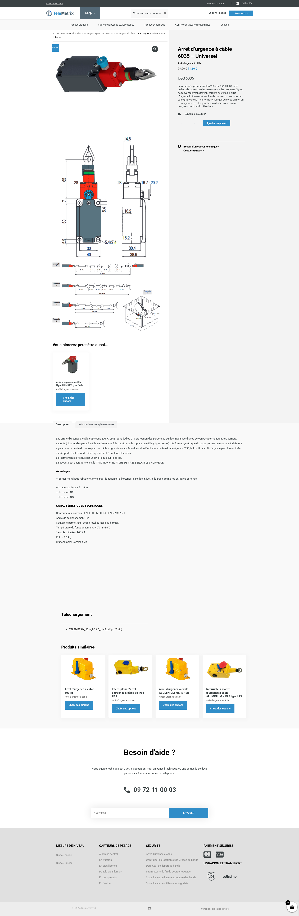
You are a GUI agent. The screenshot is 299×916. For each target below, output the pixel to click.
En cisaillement (108, 865)
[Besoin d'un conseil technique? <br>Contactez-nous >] (179, 146)
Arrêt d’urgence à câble (124, 33)
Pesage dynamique (154, 24)
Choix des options (68, 399)
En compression (108, 877)
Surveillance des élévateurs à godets (167, 883)
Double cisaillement (110, 871)
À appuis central (108, 854)
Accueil (56, 33)
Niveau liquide (64, 863)
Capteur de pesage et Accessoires (116, 24)
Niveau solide (64, 855)
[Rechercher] (165, 13)
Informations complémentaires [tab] (96, 424)
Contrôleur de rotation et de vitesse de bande (172, 859)
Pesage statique (79, 24)
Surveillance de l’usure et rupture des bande (171, 877)
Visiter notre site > (54, 3)
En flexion (105, 883)
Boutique (65, 33)
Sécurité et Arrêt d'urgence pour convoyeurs (91, 33)
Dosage (225, 24)
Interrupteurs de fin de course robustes (168, 871)
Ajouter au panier (217, 123)
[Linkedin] (237, 3)
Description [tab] (62, 424)
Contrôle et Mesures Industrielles (192, 24)
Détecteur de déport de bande (163, 865)
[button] (155, 49)
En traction (105, 859)
